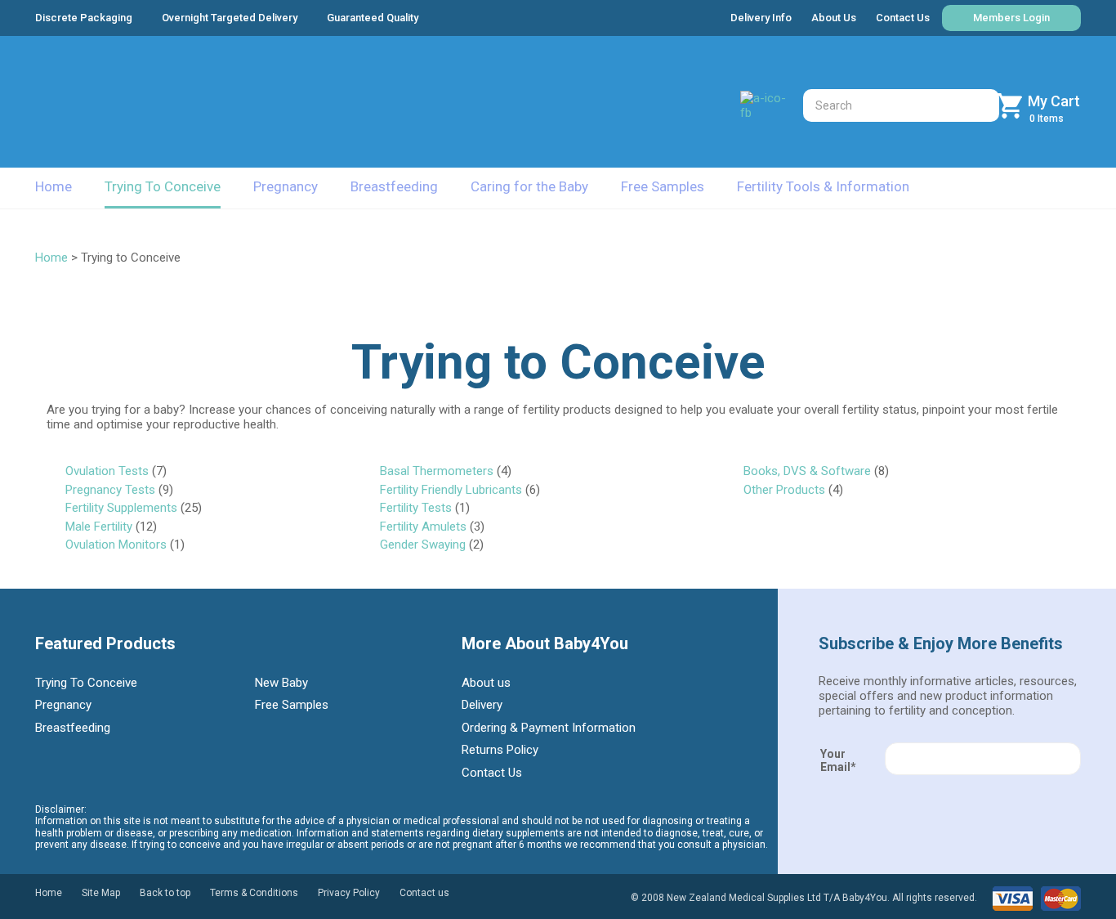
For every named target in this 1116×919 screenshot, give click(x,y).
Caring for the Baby (529, 186)
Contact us (424, 893)
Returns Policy (500, 749)
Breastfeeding (394, 186)
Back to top (165, 893)
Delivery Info (761, 17)
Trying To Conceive (163, 186)
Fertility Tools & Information (823, 186)
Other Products (784, 489)
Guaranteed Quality (372, 17)
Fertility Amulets (423, 526)
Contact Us (903, 17)
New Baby (281, 682)
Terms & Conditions (254, 893)
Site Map (101, 893)
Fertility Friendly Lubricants (451, 489)
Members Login (1011, 17)
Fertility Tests (416, 507)
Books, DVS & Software (807, 471)
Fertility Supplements (121, 507)
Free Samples (662, 186)
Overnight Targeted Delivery (229, 17)
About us (486, 682)
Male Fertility (98, 526)
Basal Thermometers (436, 471)
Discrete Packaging (83, 17)
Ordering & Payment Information (549, 727)
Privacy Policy (349, 893)
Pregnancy (285, 186)
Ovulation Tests (107, 471)
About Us (833, 17)
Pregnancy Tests (110, 489)
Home (53, 186)
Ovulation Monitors (116, 544)
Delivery (482, 704)
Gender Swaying (423, 544)
